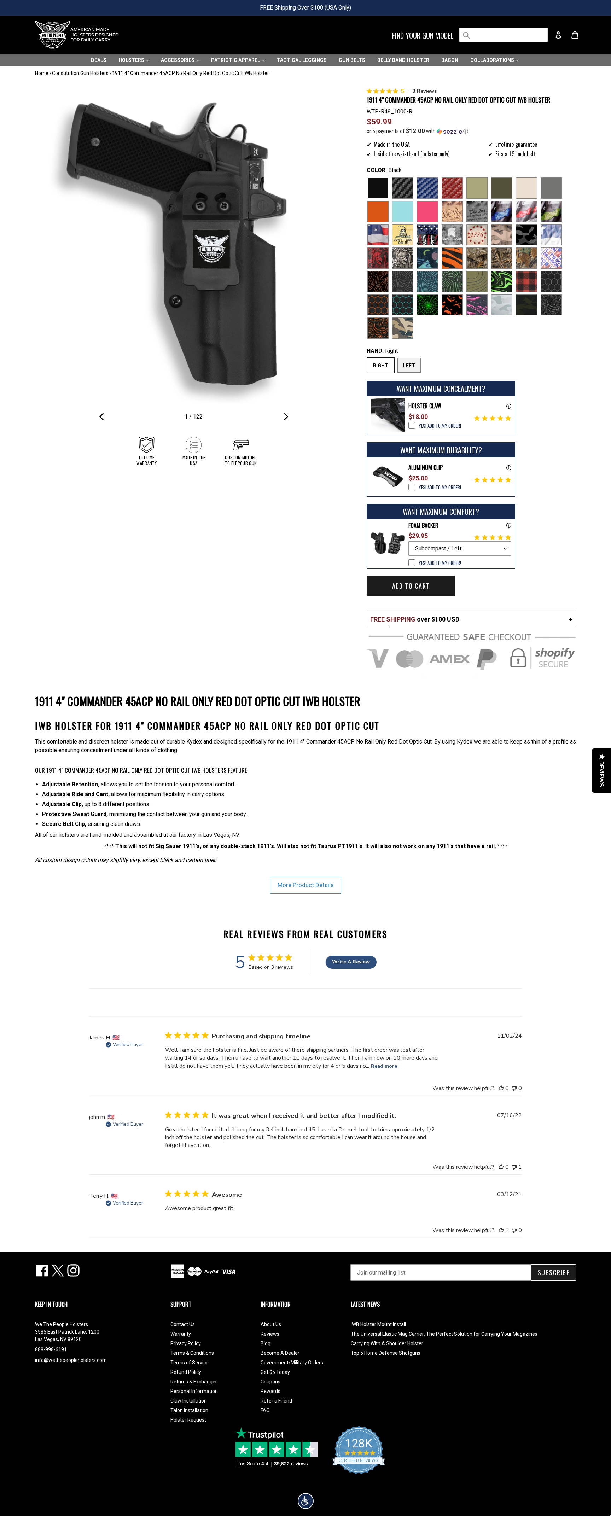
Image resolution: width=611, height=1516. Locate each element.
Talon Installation (189, 1410)
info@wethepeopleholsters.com (71, 1360)
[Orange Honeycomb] (378, 304)
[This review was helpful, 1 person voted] (501, 1230)
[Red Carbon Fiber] (452, 188)
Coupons (270, 1381)
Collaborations (492, 60)
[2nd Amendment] (477, 211)
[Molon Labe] (452, 234)
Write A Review (351, 961)
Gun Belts (352, 60)
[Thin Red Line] (526, 211)
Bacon (449, 60)
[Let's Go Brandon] (551, 258)
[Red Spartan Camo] (378, 258)
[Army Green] (477, 188)
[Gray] (551, 188)
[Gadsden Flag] (402, 234)
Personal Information (194, 1391)
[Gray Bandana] (551, 304)
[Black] (378, 188)
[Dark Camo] (526, 234)
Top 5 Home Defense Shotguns (385, 1353)
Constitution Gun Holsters (80, 73)
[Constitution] (452, 211)
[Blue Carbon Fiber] (427, 188)
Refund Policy (185, 1372)
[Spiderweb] (427, 304)
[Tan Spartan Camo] (402, 258)
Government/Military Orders (292, 1362)
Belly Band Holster (403, 60)
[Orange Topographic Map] (378, 281)
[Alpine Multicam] (501, 304)
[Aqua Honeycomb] (402, 304)
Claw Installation (188, 1401)
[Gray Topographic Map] (402, 281)
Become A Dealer (280, 1353)
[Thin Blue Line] (501, 211)
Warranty (180, 1334)
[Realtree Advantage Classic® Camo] (526, 258)
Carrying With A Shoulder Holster (387, 1343)
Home (41, 73)
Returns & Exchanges (194, 1381)
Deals (98, 60)
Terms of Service (189, 1362)
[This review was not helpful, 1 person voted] (514, 1167)
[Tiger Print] (452, 258)
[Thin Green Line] (551, 211)
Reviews (270, 1334)
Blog (265, 1343)
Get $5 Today (275, 1372)
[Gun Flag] (427, 234)
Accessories (178, 60)
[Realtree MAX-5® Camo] (501, 258)
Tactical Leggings (302, 60)
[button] (471, 131)
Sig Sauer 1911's (178, 846)
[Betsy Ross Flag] (477, 234)
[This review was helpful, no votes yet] (501, 1088)
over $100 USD (414, 619)
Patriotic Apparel (236, 60)
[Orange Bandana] (378, 328)
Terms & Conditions (192, 1353)
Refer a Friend (276, 1401)
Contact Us (182, 1324)
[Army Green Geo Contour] (477, 281)
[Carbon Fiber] (402, 188)
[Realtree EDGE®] (477, 258)
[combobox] (503, 35)
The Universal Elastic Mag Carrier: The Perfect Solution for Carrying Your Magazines (444, 1334)
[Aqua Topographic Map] (427, 281)
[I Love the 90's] (427, 258)
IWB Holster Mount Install (378, 1324)
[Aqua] (402, 211)
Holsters (131, 60)
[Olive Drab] (501, 188)
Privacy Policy (185, 1343)
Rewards (270, 1391)
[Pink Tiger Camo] (477, 304)
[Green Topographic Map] (452, 281)
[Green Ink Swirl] (501, 281)
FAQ (265, 1410)
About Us (271, 1324)
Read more (384, 1066)
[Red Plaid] (526, 281)
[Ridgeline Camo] (402, 328)
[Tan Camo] (501, 234)
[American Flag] (378, 234)
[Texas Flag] (551, 234)
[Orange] (378, 211)
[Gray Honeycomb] (551, 281)
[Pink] (427, 211)
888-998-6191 (51, 1349)
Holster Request (188, 1420)
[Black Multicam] (526, 304)
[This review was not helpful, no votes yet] (514, 1088)
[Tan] (526, 188)
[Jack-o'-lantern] (452, 304)
